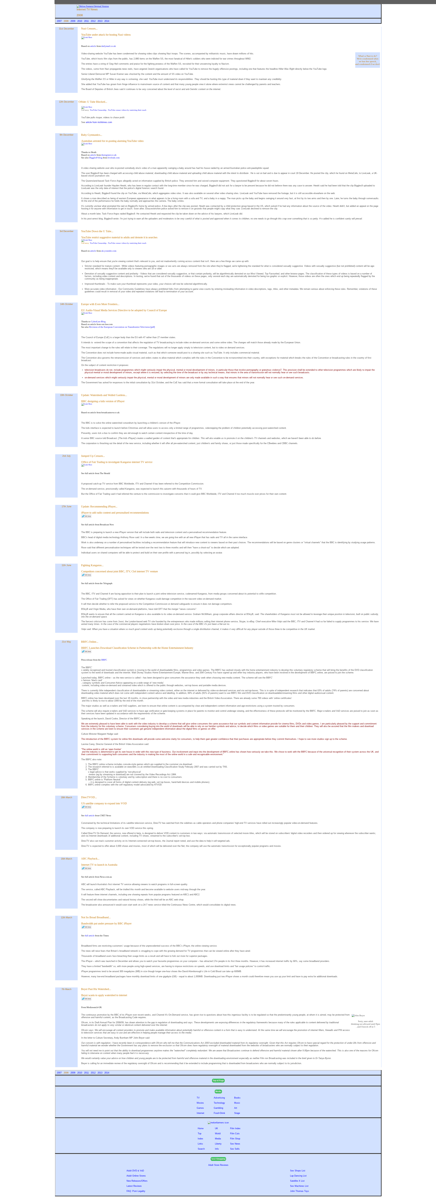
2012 (93, 21)
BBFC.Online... (89, 641)
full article (90, 815)
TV (199, 1097)
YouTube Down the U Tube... (97, 231)
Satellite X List (297, 1181)
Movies (200, 1103)
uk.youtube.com (108, 251)
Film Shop (235, 1138)
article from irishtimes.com (99, 122)
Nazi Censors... (89, 28)
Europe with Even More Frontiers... (100, 304)
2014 (107, 21)
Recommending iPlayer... (103, 506)
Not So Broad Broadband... (96, 917)
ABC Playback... (90, 858)
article (93, 46)
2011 (86, 21)
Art (235, 1108)
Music (237, 1103)
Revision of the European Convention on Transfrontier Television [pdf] (122, 327)
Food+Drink (219, 1113)
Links (200, 1143)
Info (217, 1149)
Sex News (235, 1143)
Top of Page (218, 1080)
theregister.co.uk (108, 155)
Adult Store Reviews (218, 1165)
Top (199, 1133)
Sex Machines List (299, 1186)
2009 (73, 21)
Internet (200, 1113)
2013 (100, 21)
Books (237, 1097)
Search (201, 1149)
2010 (80, 21)
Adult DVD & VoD (135, 1170)
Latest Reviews (134, 1186)
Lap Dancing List (298, 1175)
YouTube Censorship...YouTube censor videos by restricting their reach (118, 110)
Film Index (235, 1128)
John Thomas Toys (299, 1191)
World (218, 1133)
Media (218, 1091)
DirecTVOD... (89, 797)
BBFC (104, 660)
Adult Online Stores (136, 1175)
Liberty (218, 1143)
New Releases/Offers (137, 1181)
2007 (59, 21)
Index (200, 1138)
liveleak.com (114, 157)
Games (200, 1108)
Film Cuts (235, 1133)
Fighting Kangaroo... (92, 565)
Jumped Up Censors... (93, 455)
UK (216, 1128)
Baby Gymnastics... (91, 134)
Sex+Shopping (218, 1159)
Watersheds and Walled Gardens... (108, 395)
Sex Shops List (297, 1170)
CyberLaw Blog (98, 321)
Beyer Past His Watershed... (96, 989)
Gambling (218, 1108)
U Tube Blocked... (97, 101)
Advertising (219, 1097)
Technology (219, 1103)
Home (201, 1128)
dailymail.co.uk (108, 46)
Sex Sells (235, 1149)
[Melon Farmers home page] (218, 1122)
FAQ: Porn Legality (136, 1191)
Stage (237, 1113)
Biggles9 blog (96, 157)
